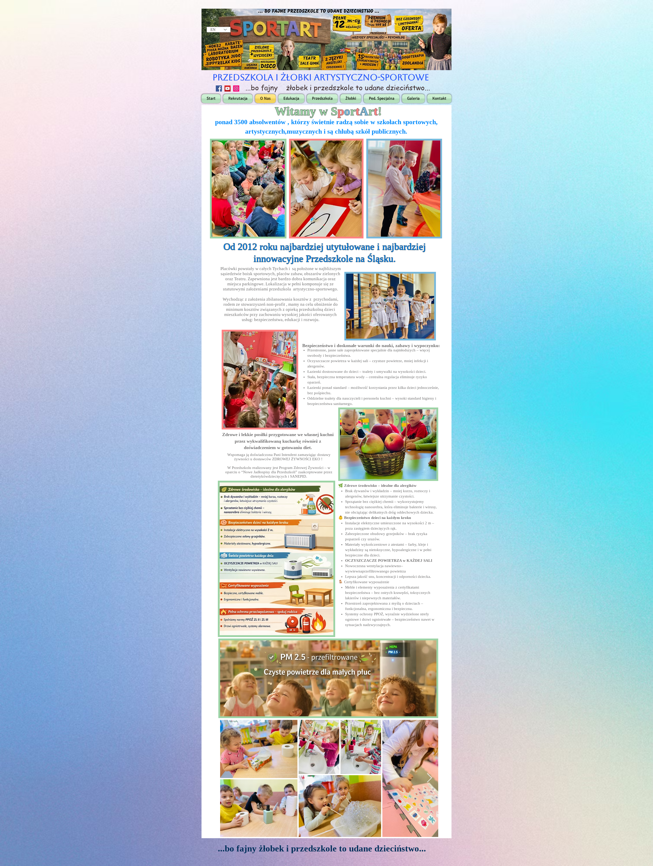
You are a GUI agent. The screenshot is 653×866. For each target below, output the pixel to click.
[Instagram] (236, 88)
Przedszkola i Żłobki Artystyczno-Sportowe (320, 77)
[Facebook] (219, 88)
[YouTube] (227, 88)
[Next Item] (429, 778)
